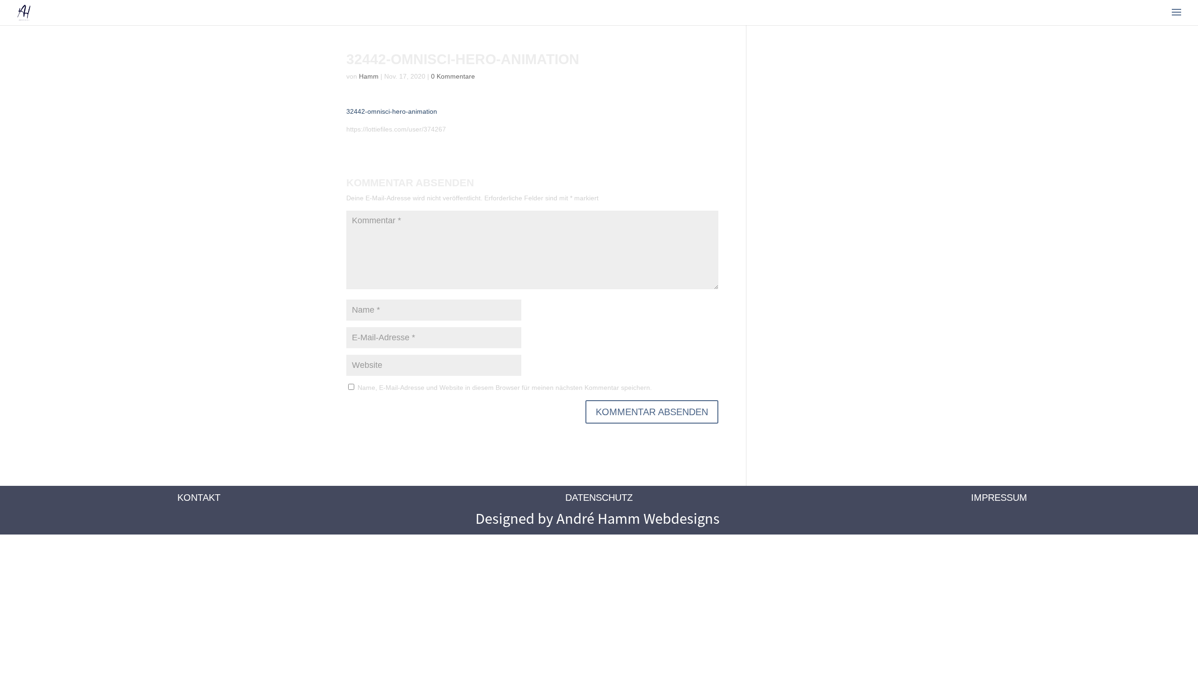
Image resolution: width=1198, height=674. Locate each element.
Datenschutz (599, 497)
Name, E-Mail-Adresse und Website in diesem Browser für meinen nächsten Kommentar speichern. (505, 387)
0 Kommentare (453, 76)
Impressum (999, 497)
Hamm (369, 76)
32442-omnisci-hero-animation (391, 111)
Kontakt (198, 497)
